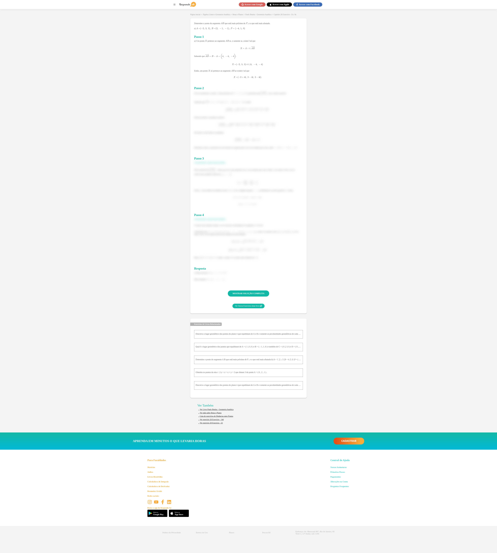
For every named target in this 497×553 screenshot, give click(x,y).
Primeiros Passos (337, 472)
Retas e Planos (238, 15)
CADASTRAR (348, 441)
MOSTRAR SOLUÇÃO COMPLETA (248, 293)
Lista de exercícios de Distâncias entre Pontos (216, 416)
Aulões (150, 472)
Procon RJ (266, 533)
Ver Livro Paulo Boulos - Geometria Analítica (216, 409)
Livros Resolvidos (155, 477)
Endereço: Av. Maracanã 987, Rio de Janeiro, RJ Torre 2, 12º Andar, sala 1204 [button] (315, 532)
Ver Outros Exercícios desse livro (247, 306)
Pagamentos (335, 477)
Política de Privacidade (171, 533)
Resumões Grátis (154, 491)
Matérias (151, 467)
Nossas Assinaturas (338, 467)
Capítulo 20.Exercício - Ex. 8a (285, 15)
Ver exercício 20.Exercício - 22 (211, 423)
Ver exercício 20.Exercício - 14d (212, 420)
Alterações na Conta (339, 482)
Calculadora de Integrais (158, 482)
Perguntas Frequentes (339, 486)
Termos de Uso (202, 533)
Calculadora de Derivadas (158, 486)
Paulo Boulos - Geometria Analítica (258, 15)
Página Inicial (195, 15)
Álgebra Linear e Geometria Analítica (216, 15)
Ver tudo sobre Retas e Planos (210, 413)
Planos (231, 533)
